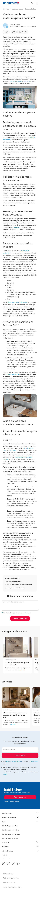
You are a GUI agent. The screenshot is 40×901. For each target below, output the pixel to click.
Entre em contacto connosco (10, 859)
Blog (8, 9)
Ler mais (22, 670)
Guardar (24, 32)
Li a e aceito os (20, 763)
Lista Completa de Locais (10, 838)
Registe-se (5, 846)
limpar (16, 227)
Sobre (3, 853)
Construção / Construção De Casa (22, 584)
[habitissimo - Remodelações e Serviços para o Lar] (9, 3)
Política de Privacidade (14, 761)
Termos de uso (8, 874)
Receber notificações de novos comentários (16, 613)
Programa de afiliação (8, 857)
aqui (5, 774)
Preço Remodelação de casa (10, 817)
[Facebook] (8, 863)
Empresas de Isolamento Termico (12, 831)
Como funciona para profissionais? (12, 849)
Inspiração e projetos (17, 9)
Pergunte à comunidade (9, 826)
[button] (20, 813)
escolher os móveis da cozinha (20, 81)
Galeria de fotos (7, 828)
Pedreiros (4, 835)
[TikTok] (18, 863)
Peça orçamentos (20, 898)
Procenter (4, 830)
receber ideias (20, 755)
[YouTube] (13, 863)
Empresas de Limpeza (8, 822)
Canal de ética (6, 855)
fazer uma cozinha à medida (17, 302)
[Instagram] (3, 863)
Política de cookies (9, 883)
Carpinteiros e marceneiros (10, 837)
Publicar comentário (20, 618)
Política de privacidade (11, 878)
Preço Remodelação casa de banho (12, 815)
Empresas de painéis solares (10, 820)
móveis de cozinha (12, 374)
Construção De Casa (30, 9)
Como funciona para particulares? (12, 844)
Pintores (4, 833)
